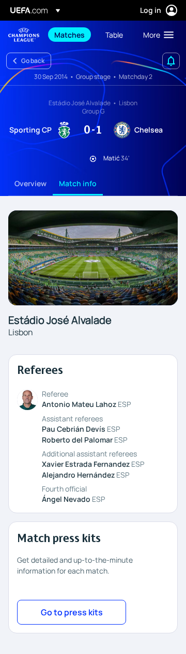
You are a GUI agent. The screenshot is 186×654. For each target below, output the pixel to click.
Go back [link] (32, 60)
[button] (156, 34)
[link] (69, 34)
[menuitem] (71, 34)
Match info (78, 183)
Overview (30, 183)
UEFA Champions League (23, 35)
